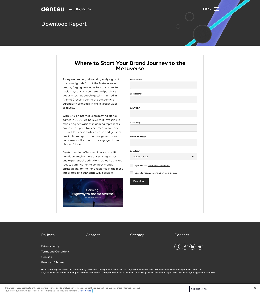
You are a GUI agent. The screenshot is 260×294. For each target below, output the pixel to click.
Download (139, 181)
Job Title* (135, 108)
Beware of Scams (52, 262)
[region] (130, 289)
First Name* (136, 80)
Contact (93, 235)
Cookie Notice (84, 291)
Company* (135, 122)
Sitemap (137, 235)
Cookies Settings (199, 289)
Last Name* (136, 94)
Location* (135, 151)
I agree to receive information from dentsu (155, 173)
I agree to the (152, 166)
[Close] (255, 288)
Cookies (46, 257)
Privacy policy (50, 246)
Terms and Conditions (159, 166)
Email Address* (138, 137)
